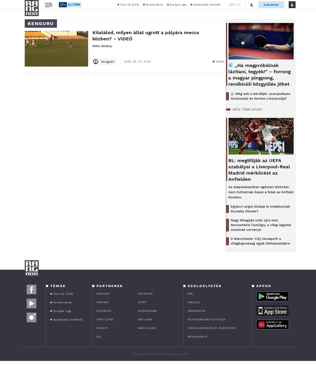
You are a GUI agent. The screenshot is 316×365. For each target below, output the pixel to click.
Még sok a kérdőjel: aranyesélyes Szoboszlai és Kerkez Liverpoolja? (260, 96)
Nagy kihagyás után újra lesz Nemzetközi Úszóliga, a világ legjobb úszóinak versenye (261, 225)
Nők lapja (145, 319)
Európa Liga (178, 4)
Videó (219, 61)
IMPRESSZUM (196, 310)
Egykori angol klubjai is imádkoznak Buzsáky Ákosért (260, 208)
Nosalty (102, 328)
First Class (105, 319)
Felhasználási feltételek (206, 319)
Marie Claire (147, 328)
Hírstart (103, 302)
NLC (99, 336)
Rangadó (107, 61)
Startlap (103, 293)
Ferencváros (154, 4)
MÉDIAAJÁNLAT (197, 336)
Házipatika (145, 293)
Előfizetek (271, 5)
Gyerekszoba (147, 310)
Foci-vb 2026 (129, 4)
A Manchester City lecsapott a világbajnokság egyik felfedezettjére (260, 241)
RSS (190, 293)
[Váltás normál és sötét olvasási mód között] (252, 4)
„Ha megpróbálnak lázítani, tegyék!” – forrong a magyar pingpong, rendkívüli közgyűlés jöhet (259, 75)
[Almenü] (49, 5)
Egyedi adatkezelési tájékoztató (212, 328)
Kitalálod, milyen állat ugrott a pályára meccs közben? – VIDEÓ (145, 35)
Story (142, 302)
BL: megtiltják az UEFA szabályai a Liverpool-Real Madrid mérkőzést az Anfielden (259, 170)
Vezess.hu (104, 310)
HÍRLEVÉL (194, 302)
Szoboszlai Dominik (206, 4)
